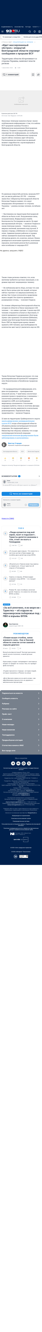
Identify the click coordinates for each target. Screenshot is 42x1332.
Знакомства (19, 27)
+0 (32, 489)
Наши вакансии (8, 730)
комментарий (12, 75)
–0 (38, 489)
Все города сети (8, 751)
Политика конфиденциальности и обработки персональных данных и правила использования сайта (21, 829)
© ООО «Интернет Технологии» (21, 851)
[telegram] (13, 763)
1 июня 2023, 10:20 (7, 68)
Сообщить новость (10, 698)
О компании (7, 719)
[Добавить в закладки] (33, 75)
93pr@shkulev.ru (32, 813)
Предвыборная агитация (12, 740)
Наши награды (8, 724)
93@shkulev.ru (30, 790)
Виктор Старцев (15, 443)
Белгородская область (10, 451)
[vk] (18, 763)
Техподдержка (8, 735)
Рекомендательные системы (21, 821)
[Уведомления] (34, 31)
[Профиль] (39, 31)
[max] (24, 763)
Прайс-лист (7, 714)
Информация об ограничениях (21, 815)
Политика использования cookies (21, 818)
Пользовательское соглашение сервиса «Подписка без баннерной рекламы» (21, 824)
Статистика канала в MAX (13, 745)
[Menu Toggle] (2, 31)
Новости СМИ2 (8, 518)
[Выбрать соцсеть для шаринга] (38, 75)
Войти (9, 505)
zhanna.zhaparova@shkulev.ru (14, 802)
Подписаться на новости (12, 693)
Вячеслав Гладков (33, 451)
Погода (28, 27)
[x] (29, 763)
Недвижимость (7, 27)
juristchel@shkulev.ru (24, 793)
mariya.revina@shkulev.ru (14, 805)
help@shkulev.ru (25, 795)
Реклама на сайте (9, 709)
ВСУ (22, 451)
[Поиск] (29, 31)
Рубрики (5, 704)
